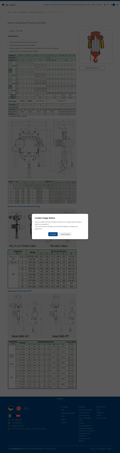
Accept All (53, 234)
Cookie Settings (65, 234)
